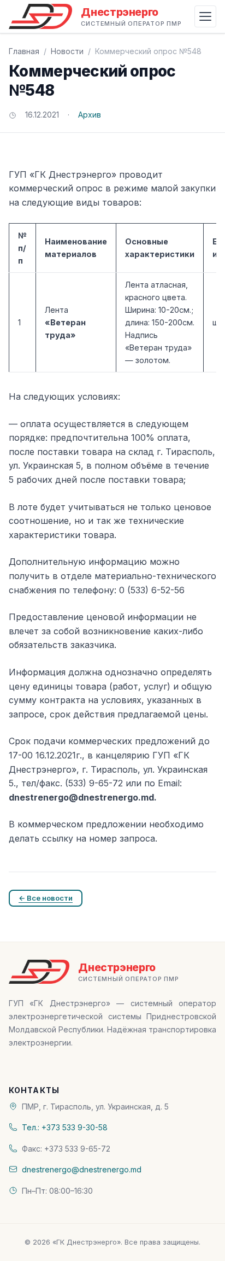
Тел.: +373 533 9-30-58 (65, 1127)
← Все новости (46, 898)
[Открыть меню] (205, 16)
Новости (67, 51)
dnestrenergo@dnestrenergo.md (81, 1169)
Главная (24, 51)
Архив (89, 114)
